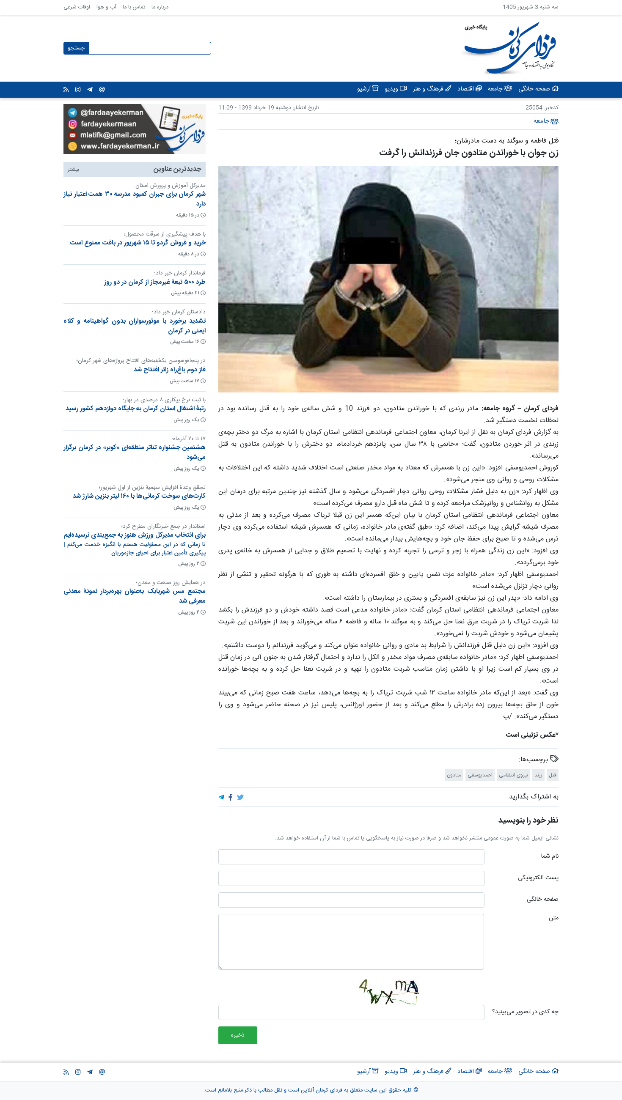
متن (554, 918)
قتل (552, 775)
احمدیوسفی (480, 775)
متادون (454, 775)
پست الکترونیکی (538, 878)
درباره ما (159, 7)
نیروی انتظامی (513, 775)
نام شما (550, 856)
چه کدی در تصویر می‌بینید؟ (525, 1012)
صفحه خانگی (543, 900)
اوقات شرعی (76, 7)
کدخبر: (551, 108)
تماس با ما (134, 7)
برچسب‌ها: (534, 760)
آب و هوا (106, 7)
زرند (538, 775)
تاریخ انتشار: (305, 108)
